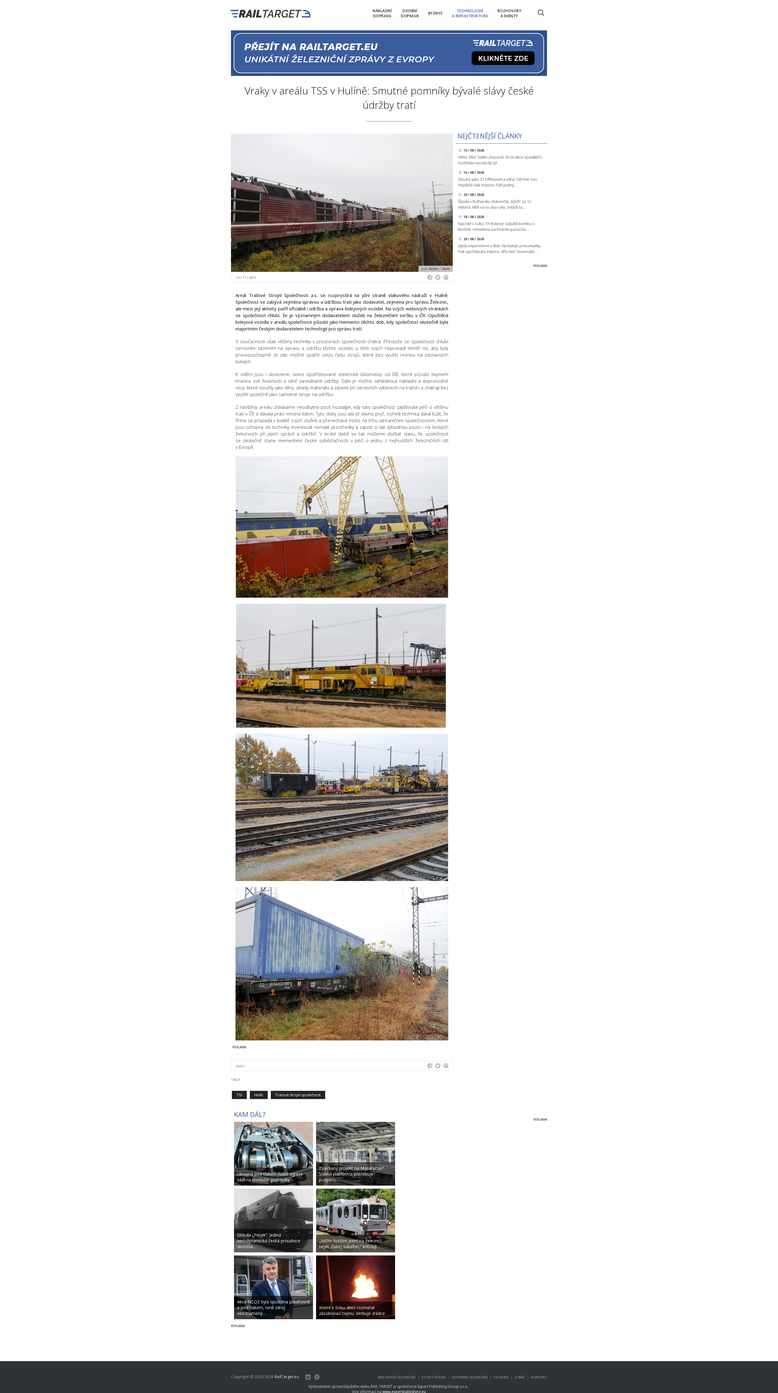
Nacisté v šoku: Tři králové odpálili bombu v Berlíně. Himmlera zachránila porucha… (496, 226)
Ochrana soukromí (469, 1377)
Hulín (258, 1095)
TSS (239, 1095)
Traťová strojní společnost (298, 1095)
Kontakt (539, 1377)
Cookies (501, 1377)
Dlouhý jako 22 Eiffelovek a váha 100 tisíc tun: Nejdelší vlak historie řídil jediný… (498, 182)
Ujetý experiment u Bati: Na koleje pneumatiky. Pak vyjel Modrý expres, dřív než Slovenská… (499, 248)
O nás (520, 1377)
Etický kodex (434, 1377)
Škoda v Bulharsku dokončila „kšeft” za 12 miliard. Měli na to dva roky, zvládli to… (494, 204)
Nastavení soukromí (397, 1377)
